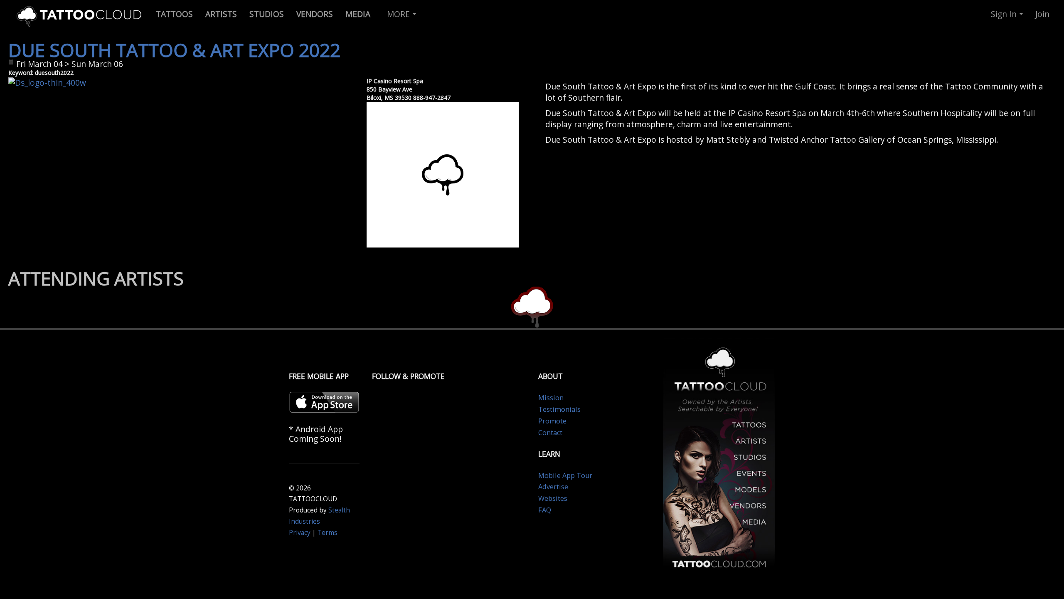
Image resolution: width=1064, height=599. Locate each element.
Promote (552, 421)
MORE (399, 14)
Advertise (553, 486)
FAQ (544, 510)
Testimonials (559, 409)
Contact (550, 432)
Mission (551, 397)
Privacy (299, 532)
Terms (327, 532)
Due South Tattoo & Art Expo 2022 (174, 49)
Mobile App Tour (565, 475)
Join (1042, 14)
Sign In (1005, 14)
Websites (552, 498)
